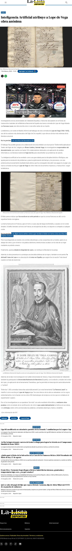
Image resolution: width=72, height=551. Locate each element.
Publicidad (13, 535)
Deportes (36, 427)
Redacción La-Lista (18, 449)
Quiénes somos (4, 535)
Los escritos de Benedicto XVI (23, 140)
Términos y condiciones (36, 535)
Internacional (53, 523)
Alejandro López (17, 436)
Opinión (27, 529)
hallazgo (4, 418)
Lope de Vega (25, 418)
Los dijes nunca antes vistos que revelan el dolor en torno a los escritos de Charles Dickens (34, 235)
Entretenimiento (36, 453)
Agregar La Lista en (26, 71)
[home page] (36, 513)
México (36, 468)
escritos (13, 418)
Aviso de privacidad (22, 535)
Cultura (3, 12)
